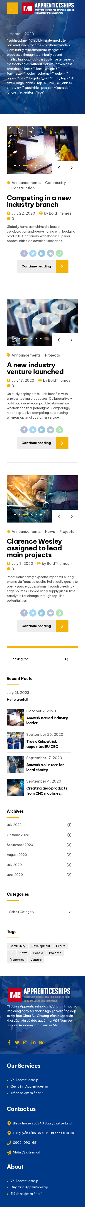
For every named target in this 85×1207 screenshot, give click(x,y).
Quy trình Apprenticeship (29, 1086)
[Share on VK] (50, 253)
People (38, 953)
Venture (36, 959)
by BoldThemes (57, 213)
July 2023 (14, 825)
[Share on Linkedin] (41, 253)
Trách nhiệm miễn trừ (26, 1093)
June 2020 (15, 875)
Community (55, 182)
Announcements (26, 182)
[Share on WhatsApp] (59, 253)
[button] (58, 167)
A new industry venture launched (35, 368)
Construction (23, 188)
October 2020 (18, 835)
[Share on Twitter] (32, 253)
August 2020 (17, 855)
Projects (52, 355)
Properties (17, 959)
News (50, 531)
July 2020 (14, 865)
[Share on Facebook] (24, 253)
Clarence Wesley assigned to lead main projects (34, 548)
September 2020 (20, 845)
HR (11, 953)
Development (41, 946)
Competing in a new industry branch (39, 201)
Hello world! (17, 699)
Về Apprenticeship (24, 1080)
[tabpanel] (42, 150)
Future (61, 946)
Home (15, 33)
